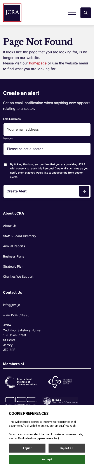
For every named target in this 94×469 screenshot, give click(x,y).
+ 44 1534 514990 (16, 315)
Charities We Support (18, 276)
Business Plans (13, 256)
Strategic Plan (13, 266)
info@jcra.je (11, 305)
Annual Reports (14, 246)
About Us (9, 225)
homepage (38, 63)
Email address (12, 119)
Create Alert (17, 191)
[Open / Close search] (85, 12)
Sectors (8, 138)
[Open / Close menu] (71, 13)
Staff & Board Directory (19, 236)
